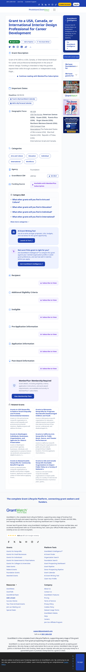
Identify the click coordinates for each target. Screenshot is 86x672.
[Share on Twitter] (10, 47)
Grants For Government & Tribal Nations (21, 560)
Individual (45, 156)
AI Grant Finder (49, 554)
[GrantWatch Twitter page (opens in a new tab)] (14, 542)
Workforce (30, 162)
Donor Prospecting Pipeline (53, 570)
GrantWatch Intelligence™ (53, 551)
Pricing (46, 598)
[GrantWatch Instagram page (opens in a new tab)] (32, 542)
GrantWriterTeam (13, 595)
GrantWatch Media (50, 613)
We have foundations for (70, 66)
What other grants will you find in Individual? (32, 212)
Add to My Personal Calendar (22, 103)
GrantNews (10, 589)
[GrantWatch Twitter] (42, 4)
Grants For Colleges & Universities (18, 563)
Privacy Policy (49, 604)
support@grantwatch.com (43, 631)
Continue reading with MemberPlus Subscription (38, 76)
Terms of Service (50, 601)
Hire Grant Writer (44, 42)
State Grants (11, 566)
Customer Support (30, 2)
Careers (47, 619)
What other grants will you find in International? (33, 217)
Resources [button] (11, 585)
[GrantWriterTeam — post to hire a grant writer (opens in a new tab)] (71, 125)
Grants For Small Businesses (16, 554)
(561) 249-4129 (11, 2)
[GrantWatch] (39, 10)
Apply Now (15, 42)
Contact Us (48, 592)
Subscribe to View (49, 283)
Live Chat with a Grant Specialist (71, 57)
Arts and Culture (17, 156)
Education (32, 156)
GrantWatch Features (51, 595)
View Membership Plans (23, 396)
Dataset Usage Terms (51, 610)
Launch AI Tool (25, 240)
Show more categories (19, 222)
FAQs (46, 616)
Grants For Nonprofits (14, 551)
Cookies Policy (49, 607)
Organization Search (51, 557)
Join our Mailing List (14, 607)
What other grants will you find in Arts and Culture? (31, 200)
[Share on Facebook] (14, 47)
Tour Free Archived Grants (16, 604)
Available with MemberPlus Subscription (45, 184)
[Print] (31, 47)
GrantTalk (10, 592)
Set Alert (54, 176)
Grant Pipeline (49, 566)
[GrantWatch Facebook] (39, 4)
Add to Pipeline (28, 42)
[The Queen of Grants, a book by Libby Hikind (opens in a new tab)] (71, 107)
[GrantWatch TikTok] (56, 4)
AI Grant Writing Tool (51, 576)
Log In (76, 4)
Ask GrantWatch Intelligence (30, 264)
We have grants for (69, 75)
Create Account (64, 4)
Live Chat (20, 2)
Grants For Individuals (14, 557)
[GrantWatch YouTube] (49, 4)
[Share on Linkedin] (22, 47)
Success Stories (12, 601)
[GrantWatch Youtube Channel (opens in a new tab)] (26, 542)
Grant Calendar (49, 573)
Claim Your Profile (50, 579)
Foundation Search (50, 560)
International (15, 162)
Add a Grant (11, 598)
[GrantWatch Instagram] (52, 4)
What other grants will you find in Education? (32, 207)
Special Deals (11, 610)
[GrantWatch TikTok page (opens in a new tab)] (38, 542)
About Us (47, 589)
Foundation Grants (13, 573)
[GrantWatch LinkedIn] (46, 4)
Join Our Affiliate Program (53, 622)
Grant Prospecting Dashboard (54, 563)
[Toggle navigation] (54, 10)
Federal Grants (12, 570)
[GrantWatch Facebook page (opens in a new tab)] (9, 542)
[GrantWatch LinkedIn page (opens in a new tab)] (20, 542)
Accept (80, 662)
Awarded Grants (12, 576)
